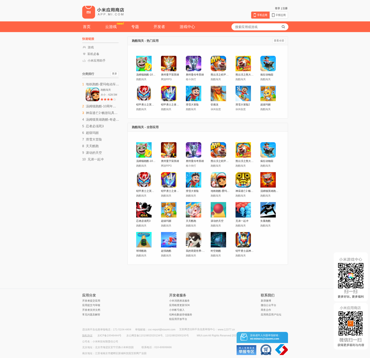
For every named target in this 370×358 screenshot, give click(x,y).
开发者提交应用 (91, 300)
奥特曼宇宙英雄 (170, 74)
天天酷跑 (191, 220)
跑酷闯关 (141, 79)
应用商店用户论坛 (271, 314)
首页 (87, 27)
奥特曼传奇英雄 (195, 74)
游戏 (91, 47)
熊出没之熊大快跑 (245, 74)
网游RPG (166, 79)
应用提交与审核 (91, 305)
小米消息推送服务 (179, 300)
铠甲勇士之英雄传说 (146, 104)
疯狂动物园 (266, 74)
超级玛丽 (265, 104)
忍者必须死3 (143, 220)
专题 (135, 27)
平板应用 (279, 15)
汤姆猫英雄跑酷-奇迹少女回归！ (270, 190)
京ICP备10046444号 (109, 335)
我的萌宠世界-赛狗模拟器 (196, 250)
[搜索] (283, 26)
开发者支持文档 (91, 309)
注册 (285, 8)
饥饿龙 (214, 104)
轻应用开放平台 (178, 319)
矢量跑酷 (265, 220)
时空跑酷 (216, 250)
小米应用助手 (97, 60)
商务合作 (266, 309)
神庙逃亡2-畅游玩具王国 (245, 190)
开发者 (159, 27)
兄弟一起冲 (242, 220)
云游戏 (114, 25)
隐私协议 (87, 335)
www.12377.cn (226, 329)
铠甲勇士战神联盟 (245, 250)
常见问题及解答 (91, 314)
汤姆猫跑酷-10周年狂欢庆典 (146, 74)
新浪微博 (266, 300)
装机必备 (93, 54)
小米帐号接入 (177, 309)
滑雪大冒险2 (243, 104)
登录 (277, 8)
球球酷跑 (141, 250)
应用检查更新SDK (179, 305)
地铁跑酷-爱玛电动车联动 (221, 190)
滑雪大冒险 (192, 104)
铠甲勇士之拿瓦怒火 (171, 104)
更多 (114, 73)
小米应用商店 (103, 12)
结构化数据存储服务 (180, 314)
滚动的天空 (217, 220)
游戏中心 (187, 27)
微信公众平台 (268, 305)
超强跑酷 (166, 250)
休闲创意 (216, 109)
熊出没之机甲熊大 (221, 74)
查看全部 (279, 40)
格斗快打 (191, 79)
